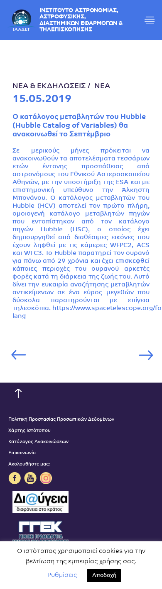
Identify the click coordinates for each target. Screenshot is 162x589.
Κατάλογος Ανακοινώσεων (38, 442)
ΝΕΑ (102, 86)
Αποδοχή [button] (104, 575)
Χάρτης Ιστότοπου (29, 431)
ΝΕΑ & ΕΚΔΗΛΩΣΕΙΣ (49, 86)
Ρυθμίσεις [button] (62, 575)
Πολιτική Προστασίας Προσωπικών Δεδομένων (61, 419)
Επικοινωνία (22, 453)
